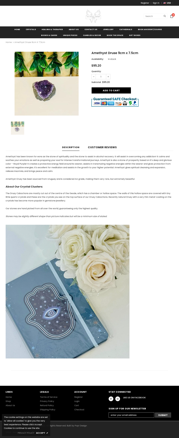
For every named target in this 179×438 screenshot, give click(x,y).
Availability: (97, 59)
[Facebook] (7, 2)
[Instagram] (11, 2)
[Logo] (93, 16)
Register (145, 2)
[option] (47, 84)
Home (9, 42)
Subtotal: (96, 82)
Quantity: (96, 71)
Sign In (156, 2)
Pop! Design (81, 425)
